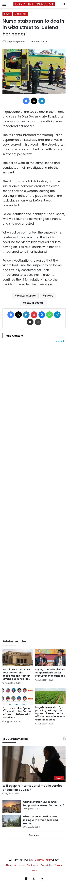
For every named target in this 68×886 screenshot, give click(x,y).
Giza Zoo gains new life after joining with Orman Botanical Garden (40, 820)
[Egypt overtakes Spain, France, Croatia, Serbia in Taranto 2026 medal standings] (17, 696)
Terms (34, 870)
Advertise (19, 865)
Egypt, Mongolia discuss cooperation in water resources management (50, 672)
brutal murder (26, 296)
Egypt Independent (16, 41)
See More (34, 835)
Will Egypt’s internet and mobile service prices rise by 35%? (32, 788)
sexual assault (35, 303)
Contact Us (32, 865)
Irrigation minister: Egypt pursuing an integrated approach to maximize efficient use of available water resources (50, 713)
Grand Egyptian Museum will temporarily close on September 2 (44, 803)
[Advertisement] (34, 491)
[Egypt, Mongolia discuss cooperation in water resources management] (50, 657)
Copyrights (46, 865)
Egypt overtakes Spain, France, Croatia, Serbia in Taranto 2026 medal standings (16, 712)
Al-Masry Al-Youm (41, 859)
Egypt (7, 13)
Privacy (58, 865)
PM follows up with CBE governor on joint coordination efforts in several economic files (16, 674)
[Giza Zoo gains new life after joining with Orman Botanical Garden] (11, 821)
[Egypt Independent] (34, 4)
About (9, 865)
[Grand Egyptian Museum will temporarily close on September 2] (11, 806)
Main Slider (20, 13)
